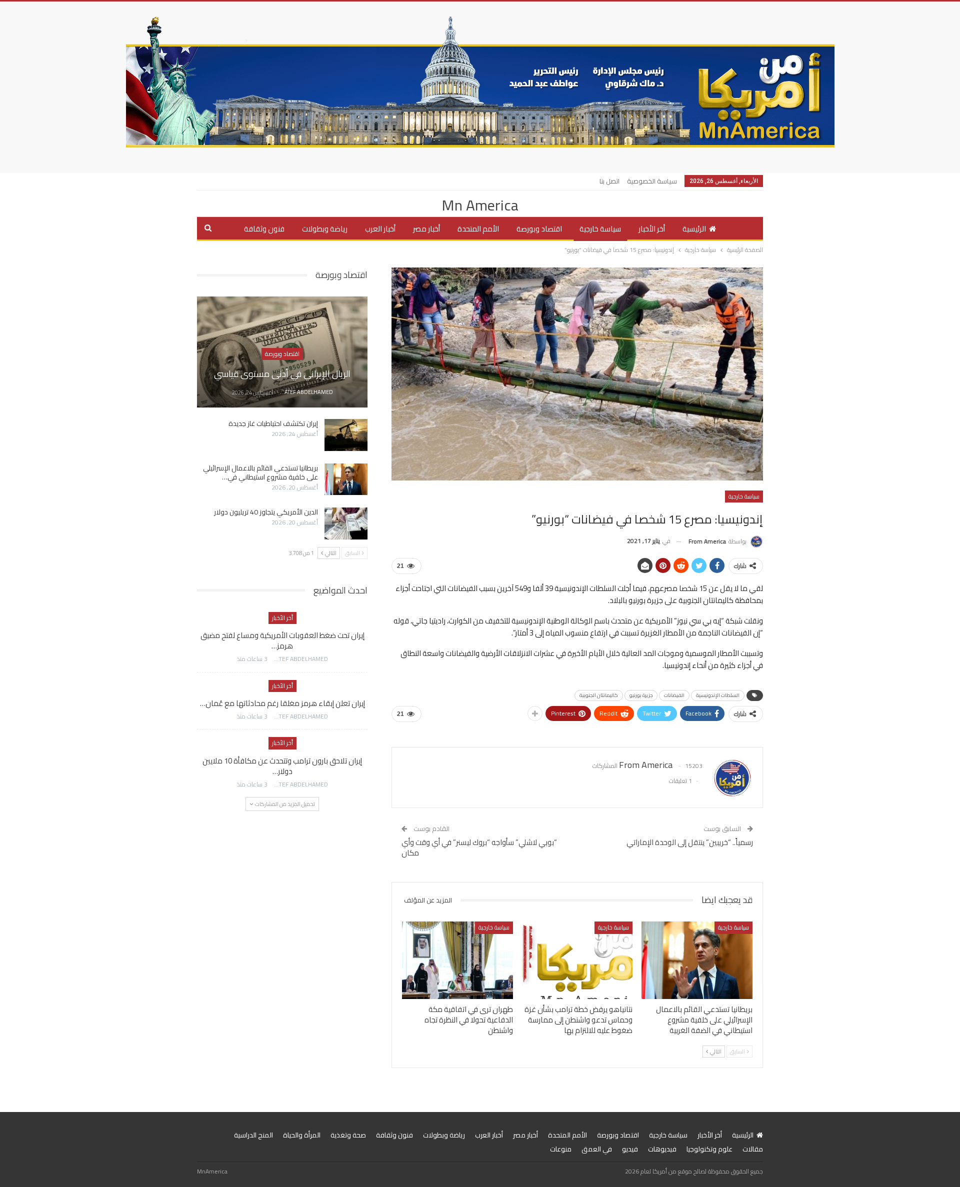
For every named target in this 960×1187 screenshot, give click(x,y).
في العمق (597, 1149)
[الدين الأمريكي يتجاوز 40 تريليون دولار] (346, 524)
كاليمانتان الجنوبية (599, 695)
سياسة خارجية (600, 229)
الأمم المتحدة (478, 229)
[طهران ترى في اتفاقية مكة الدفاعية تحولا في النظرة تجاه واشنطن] (457, 960)
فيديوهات (662, 1149)
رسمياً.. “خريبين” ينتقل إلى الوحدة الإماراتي (689, 842)
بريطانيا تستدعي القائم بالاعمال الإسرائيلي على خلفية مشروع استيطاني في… (260, 473)
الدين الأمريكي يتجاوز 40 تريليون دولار (266, 512)
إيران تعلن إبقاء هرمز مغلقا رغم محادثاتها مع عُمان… (282, 703)
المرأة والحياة (301, 1135)
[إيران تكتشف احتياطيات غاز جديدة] (346, 435)
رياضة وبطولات (325, 229)
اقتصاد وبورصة (539, 229)
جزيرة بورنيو (641, 695)
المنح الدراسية (253, 1135)
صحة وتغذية (348, 1135)
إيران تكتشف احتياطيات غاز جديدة (273, 423)
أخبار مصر (426, 229)
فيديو (630, 1149)
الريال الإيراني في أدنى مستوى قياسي (282, 374)
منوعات (561, 1149)
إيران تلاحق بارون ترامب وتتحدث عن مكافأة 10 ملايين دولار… (282, 766)
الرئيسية (694, 229)
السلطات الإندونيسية (718, 695)
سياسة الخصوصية (652, 181)
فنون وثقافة (264, 229)
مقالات (752, 1149)
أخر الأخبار (651, 229)
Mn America (480, 205)
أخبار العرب (380, 229)
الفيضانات (674, 695)
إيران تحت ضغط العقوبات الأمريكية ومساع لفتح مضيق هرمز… (282, 640)
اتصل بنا (610, 181)
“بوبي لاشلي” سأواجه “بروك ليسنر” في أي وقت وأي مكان (479, 847)
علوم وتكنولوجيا (709, 1149)
